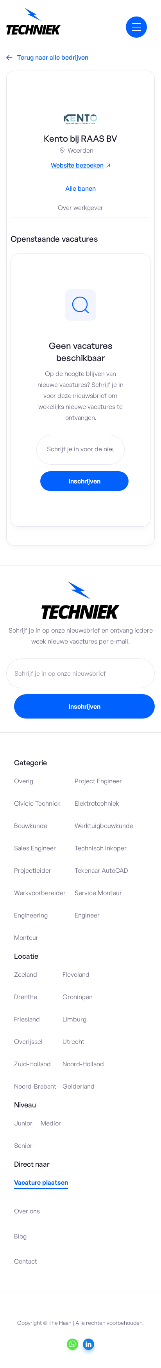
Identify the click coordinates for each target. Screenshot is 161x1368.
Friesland (27, 1019)
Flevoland (76, 974)
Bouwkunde (30, 826)
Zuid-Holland (32, 1064)
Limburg (74, 1019)
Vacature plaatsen (41, 1182)
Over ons (27, 1211)
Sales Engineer (35, 848)
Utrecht (73, 1041)
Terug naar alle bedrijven (47, 57)
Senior (23, 1145)
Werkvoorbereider (40, 893)
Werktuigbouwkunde (104, 826)
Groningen (78, 997)
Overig (23, 781)
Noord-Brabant (35, 1086)
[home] (52, 23)
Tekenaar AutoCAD (101, 870)
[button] (136, 27)
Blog (20, 1236)
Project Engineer (98, 781)
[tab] (80, 191)
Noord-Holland (83, 1064)
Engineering (31, 915)
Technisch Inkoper (101, 848)
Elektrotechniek (97, 803)
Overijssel (28, 1041)
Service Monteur (98, 893)
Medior (51, 1123)
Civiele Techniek (37, 803)
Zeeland (25, 974)
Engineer (87, 915)
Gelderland (79, 1086)
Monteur (26, 937)
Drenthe (25, 997)
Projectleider (32, 870)
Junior (23, 1123)
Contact (25, 1261)
